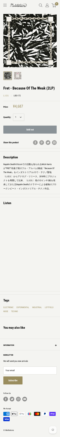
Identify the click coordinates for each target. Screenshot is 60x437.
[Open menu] (5, 5)
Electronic (8, 307)
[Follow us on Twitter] (12, 399)
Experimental (22, 307)
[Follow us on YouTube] (24, 399)
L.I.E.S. (6, 95)
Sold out (30, 129)
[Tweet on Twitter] (48, 142)
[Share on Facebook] (35, 142)
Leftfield (49, 307)
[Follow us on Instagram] (18, 399)
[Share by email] (54, 142)
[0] (54, 5)
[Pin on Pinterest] (41, 142)
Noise (5, 311)
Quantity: (7, 117)
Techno (14, 311)
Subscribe (13, 380)
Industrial (37, 307)
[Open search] (40, 5)
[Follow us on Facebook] (5, 399)
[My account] (47, 5)
